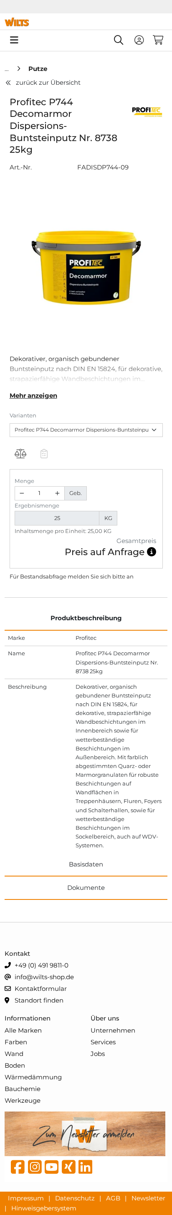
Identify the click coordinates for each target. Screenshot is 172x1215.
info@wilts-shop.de (43, 977)
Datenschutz (75, 1198)
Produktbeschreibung (86, 618)
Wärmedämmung (33, 1077)
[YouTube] (51, 1169)
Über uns (105, 1018)
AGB (114, 1198)
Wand (14, 1054)
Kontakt (17, 953)
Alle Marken (23, 1030)
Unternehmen (113, 1030)
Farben (16, 1042)
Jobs (98, 1054)
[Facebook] (18, 1169)
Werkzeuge (22, 1100)
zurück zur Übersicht (48, 82)
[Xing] (69, 1169)
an (130, 576)
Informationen (28, 1018)
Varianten (23, 415)
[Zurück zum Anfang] (145, 1194)
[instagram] (35, 1169)
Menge (24, 480)
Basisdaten (86, 864)
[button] (151, 552)
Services (103, 1042)
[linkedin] (85, 1169)
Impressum (27, 1198)
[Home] (7, 69)
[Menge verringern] (22, 493)
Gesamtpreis (136, 541)
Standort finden (38, 1000)
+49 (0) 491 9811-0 (40, 965)
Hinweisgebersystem (43, 1208)
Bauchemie (22, 1089)
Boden (15, 1065)
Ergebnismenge (37, 505)
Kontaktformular (40, 989)
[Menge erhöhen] (57, 493)
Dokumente (86, 888)
